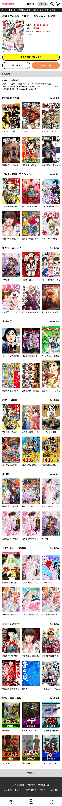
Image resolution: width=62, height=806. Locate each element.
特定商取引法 (43, 785)
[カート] (58, 4)
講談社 (36, 28)
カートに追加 (45, 65)
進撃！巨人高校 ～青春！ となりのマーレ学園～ (37, 10)
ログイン (31, 4)
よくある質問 (18, 785)
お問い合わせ (31, 790)
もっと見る (55, 98)
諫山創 (45, 25)
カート (31, 803)
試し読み (16, 65)
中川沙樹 (37, 25)
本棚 (51, 803)
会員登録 (42, 4)
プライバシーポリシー (13, 790)
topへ (31, 773)
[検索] (52, 4)
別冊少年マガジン (42, 31)
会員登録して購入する (31, 57)
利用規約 (31, 785)
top (4, 10)
